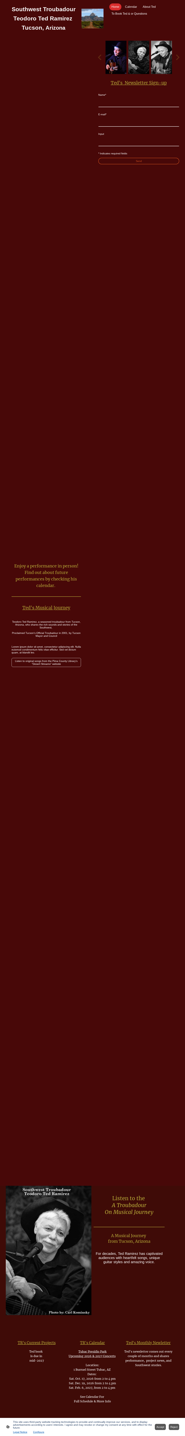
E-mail (102, 114)
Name (102, 94)
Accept (160, 1427)
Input (101, 133)
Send (139, 161)
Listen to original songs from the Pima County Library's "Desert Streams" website (46, 662)
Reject (174, 1427)
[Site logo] (92, 18)
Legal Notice (20, 1432)
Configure (38, 1432)
